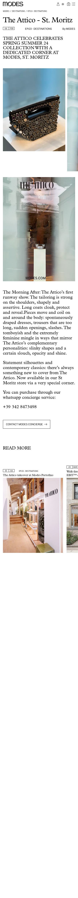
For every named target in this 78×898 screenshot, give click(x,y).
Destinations (18, 11)
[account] (58, 4)
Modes (6, 11)
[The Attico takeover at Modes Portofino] (33, 515)
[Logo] (13, 4)
